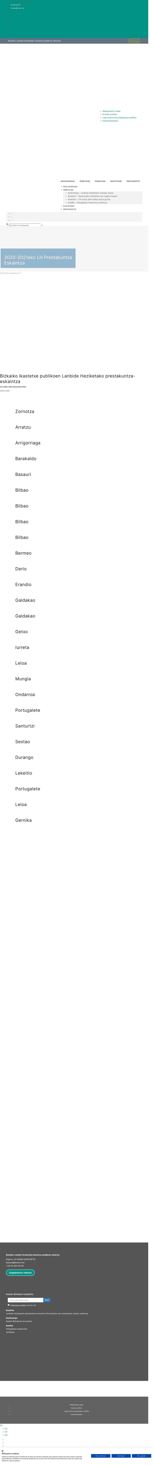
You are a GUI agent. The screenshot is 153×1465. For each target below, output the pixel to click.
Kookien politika (109, 114)
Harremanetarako (110, 121)
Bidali (47, 1300)
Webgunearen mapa (111, 111)
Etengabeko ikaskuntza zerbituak (16, 1328)
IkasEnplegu (134, 41)
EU (12, 213)
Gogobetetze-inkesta (20, 1272)
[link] (42, 225)
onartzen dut (23, 1305)
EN (12, 220)
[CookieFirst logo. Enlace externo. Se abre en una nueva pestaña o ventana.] (3, 1451)
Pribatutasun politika (18, 1305)
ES (12, 217)
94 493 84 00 (15, 5)
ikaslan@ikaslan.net (17, 8)
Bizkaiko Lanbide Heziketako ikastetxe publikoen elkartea (33, 1255)
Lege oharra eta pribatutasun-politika (119, 117)
